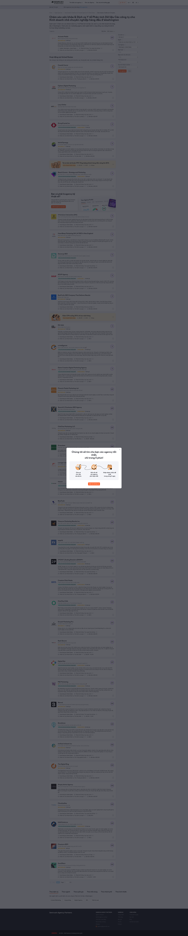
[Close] (120, 449)
